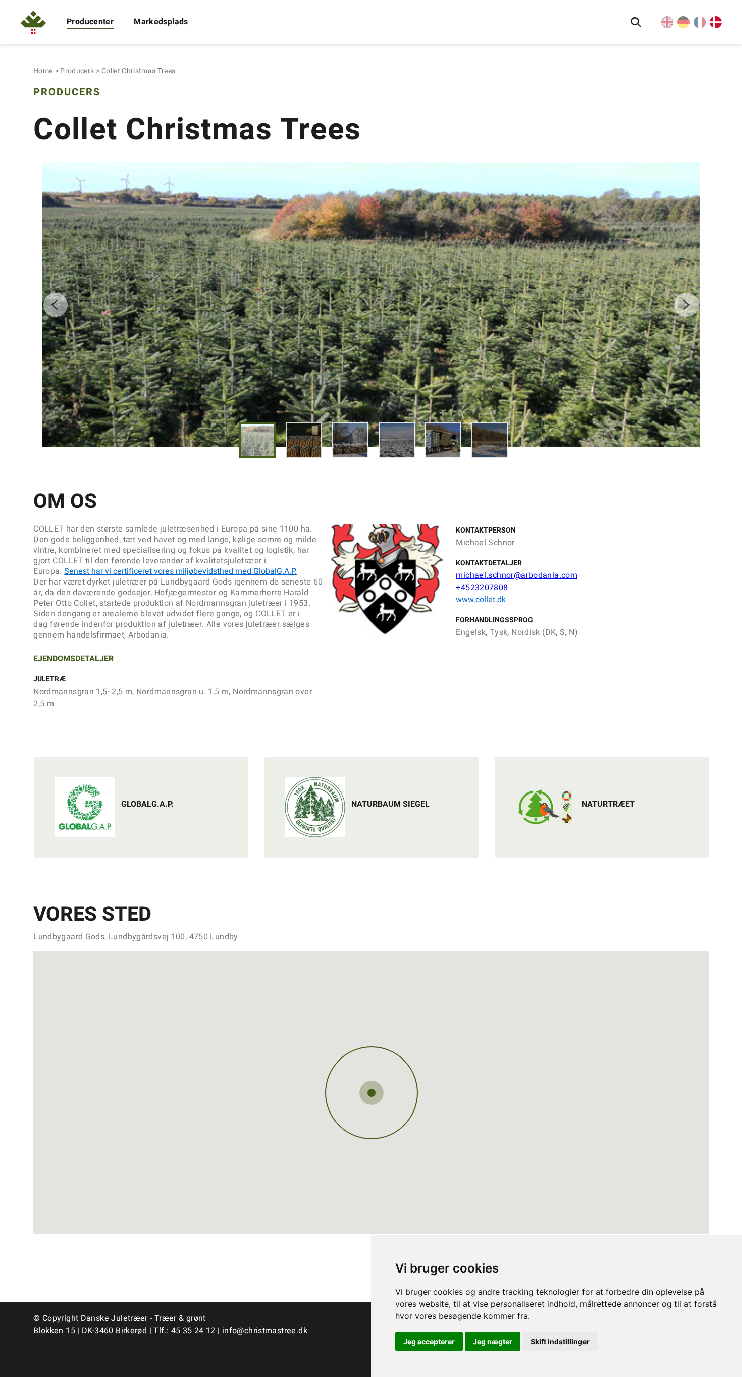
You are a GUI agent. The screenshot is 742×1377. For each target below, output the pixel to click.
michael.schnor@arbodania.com (516, 575)
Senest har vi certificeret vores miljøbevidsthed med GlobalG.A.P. (180, 571)
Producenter (90, 22)
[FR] (700, 26)
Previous (55, 305)
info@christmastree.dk (264, 1331)
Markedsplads (161, 22)
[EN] (667, 26)
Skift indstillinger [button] (560, 1341)
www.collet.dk (481, 600)
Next (686, 305)
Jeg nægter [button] (492, 1341)
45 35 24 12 (193, 1331)
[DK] (716, 26)
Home (42, 71)
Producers (77, 71)
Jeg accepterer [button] (429, 1341)
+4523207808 (482, 587)
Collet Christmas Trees (138, 71)
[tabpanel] (371, 304)
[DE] (683, 26)
